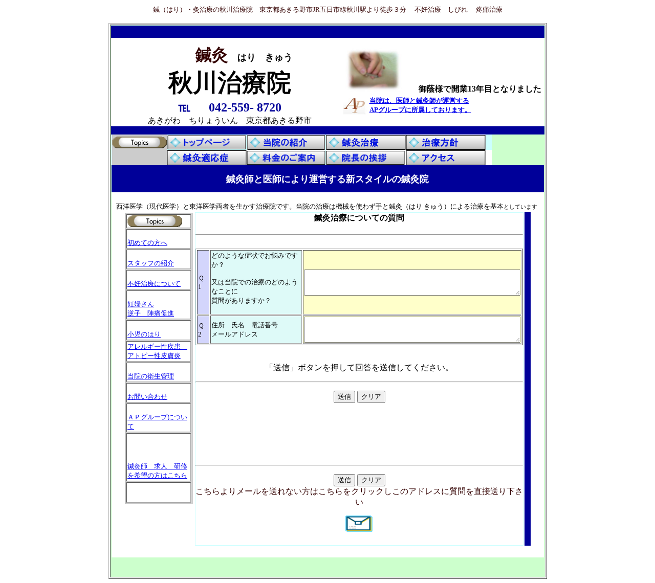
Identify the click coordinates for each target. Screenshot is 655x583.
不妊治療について (154, 283)
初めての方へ (147, 242)
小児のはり (144, 334)
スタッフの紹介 (150, 263)
